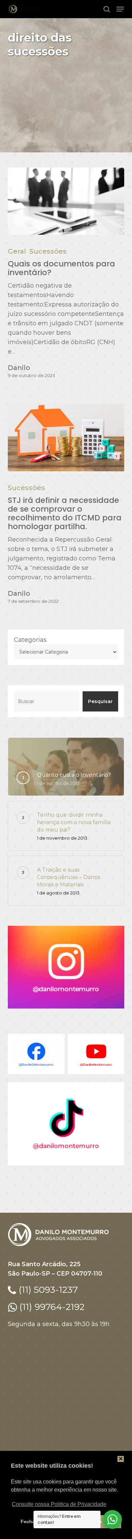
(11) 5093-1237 (47, 1289)
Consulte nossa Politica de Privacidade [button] (59, 1504)
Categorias (30, 640)
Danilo (19, 368)
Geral (17, 251)
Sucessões (48, 251)
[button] (120, 9)
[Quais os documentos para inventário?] (66, 201)
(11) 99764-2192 (51, 1306)
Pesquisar (100, 701)
